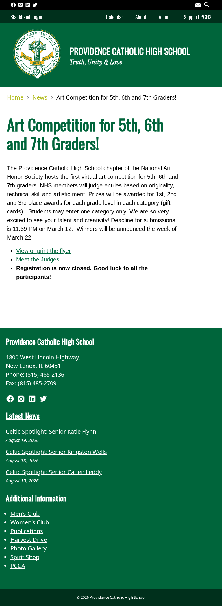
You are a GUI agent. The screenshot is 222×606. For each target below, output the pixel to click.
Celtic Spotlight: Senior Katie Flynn (51, 431)
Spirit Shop (24, 557)
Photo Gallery (28, 548)
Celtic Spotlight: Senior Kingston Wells (56, 452)
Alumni (165, 17)
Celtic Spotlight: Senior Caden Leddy (54, 472)
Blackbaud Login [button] (26, 17)
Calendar (114, 17)
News (39, 97)
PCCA (17, 566)
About (141, 17)
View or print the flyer (43, 251)
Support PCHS (198, 17)
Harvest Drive (28, 540)
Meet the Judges (37, 259)
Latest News (23, 415)
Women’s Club (29, 522)
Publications (26, 531)
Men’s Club (25, 513)
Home (15, 97)
